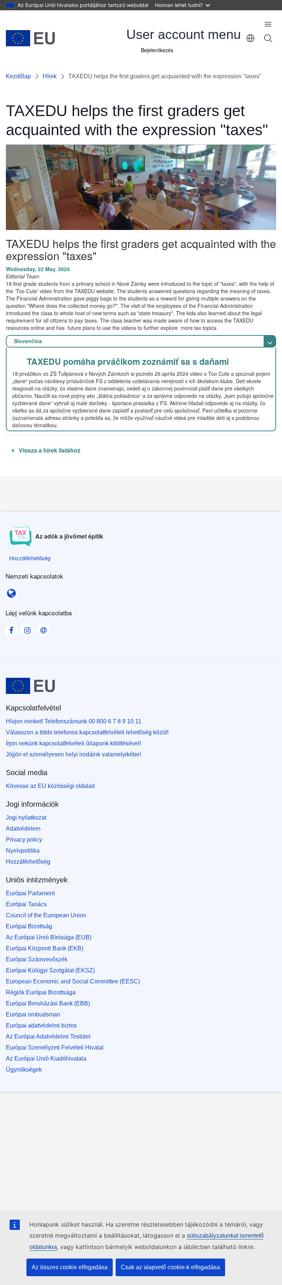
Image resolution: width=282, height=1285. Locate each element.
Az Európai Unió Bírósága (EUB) (48, 937)
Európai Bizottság (29, 926)
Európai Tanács (26, 904)
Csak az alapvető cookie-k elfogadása (170, 1267)
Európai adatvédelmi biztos (41, 1025)
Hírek (50, 76)
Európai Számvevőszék (37, 959)
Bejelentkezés (157, 50)
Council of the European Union (46, 915)
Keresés (268, 38)
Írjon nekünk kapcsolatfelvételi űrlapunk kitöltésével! (73, 743)
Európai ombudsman (33, 1014)
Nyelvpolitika (23, 850)
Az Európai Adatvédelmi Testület (48, 1036)
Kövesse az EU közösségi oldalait (50, 786)
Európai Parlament (30, 893)
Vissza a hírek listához (48, 450)
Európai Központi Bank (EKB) (44, 948)
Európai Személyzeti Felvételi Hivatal (55, 1047)
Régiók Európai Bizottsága (41, 992)
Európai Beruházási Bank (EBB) (48, 1003)
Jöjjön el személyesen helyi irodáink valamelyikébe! (73, 754)
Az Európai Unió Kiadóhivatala (46, 1058)
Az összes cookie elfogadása (70, 1267)
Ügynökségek (24, 1069)
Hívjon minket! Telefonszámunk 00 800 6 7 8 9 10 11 (73, 721)
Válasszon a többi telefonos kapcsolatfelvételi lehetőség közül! (87, 732)
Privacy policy (24, 839)
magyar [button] (250, 38)
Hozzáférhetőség (28, 862)
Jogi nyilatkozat (26, 817)
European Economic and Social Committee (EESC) (73, 981)
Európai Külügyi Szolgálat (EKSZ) (50, 970)
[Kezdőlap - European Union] (30, 38)
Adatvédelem (23, 828)
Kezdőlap (18, 76)
